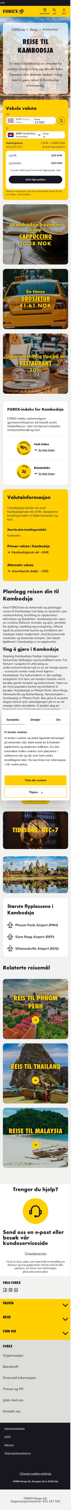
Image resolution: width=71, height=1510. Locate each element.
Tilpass (33, 792)
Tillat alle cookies (35, 780)
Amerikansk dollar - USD (30, 571)
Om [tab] (58, 719)
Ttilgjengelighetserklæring (17, 1453)
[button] (45, 11)
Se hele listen (46, 450)
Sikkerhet (9, 1445)
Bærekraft (10, 1366)
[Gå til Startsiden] (13, 11)
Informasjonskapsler (14, 1428)
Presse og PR (13, 1389)
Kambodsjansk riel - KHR (30, 552)
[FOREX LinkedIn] (16, 1290)
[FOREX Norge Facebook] (5, 1290)
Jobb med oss (13, 1400)
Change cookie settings (35, 1473)
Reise (34, 29)
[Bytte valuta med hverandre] (61, 120)
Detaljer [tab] (36, 719)
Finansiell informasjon (19, 1378)
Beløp (37, 119)
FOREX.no (18, 29)
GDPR (7, 1436)
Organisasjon (13, 1355)
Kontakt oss (12, 1411)
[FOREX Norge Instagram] (10, 1290)
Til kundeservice (35, 1253)
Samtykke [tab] (13, 719)
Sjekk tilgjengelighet (35, 179)
